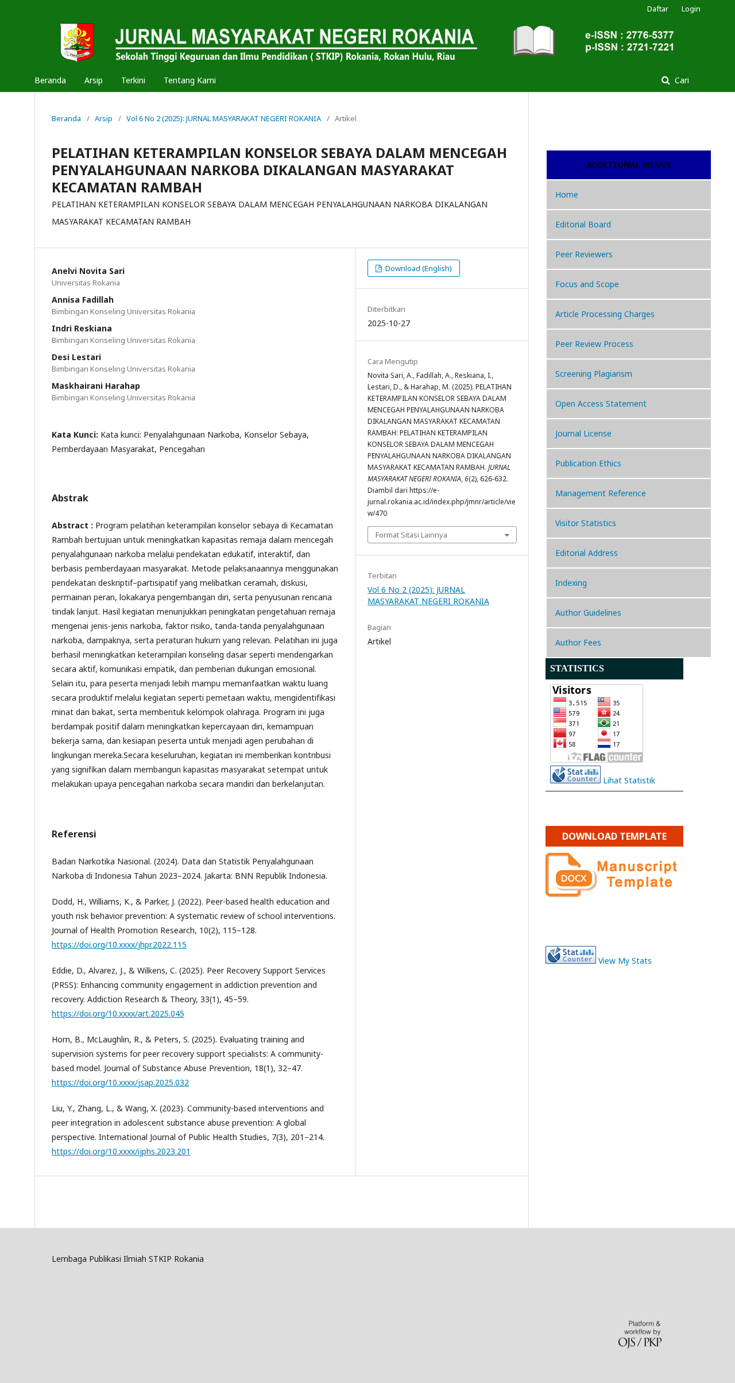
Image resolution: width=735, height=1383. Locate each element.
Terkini (133, 80)
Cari (680, 80)
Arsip (93, 80)
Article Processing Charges (605, 313)
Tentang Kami (190, 80)
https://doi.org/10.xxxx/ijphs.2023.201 (121, 1151)
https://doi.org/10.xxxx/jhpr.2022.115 (119, 944)
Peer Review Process (594, 343)
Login (691, 8)
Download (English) (418, 268)
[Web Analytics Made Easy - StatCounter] (575, 780)
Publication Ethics (588, 463)
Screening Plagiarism (593, 373)
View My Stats (625, 960)
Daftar (657, 8)
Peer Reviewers (584, 254)
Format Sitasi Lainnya (411, 535)
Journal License (583, 433)
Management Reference (600, 493)
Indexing (571, 582)
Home (566, 194)
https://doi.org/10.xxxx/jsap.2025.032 (120, 1082)
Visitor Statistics (585, 522)
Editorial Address (586, 552)
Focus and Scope (587, 284)
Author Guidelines (588, 612)
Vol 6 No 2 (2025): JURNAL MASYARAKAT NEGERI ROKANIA (223, 118)
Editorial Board (583, 224)
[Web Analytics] (571, 960)
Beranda (50, 80)
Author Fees (578, 642)
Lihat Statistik (629, 780)
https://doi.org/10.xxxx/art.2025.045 (118, 1013)
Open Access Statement (601, 403)
